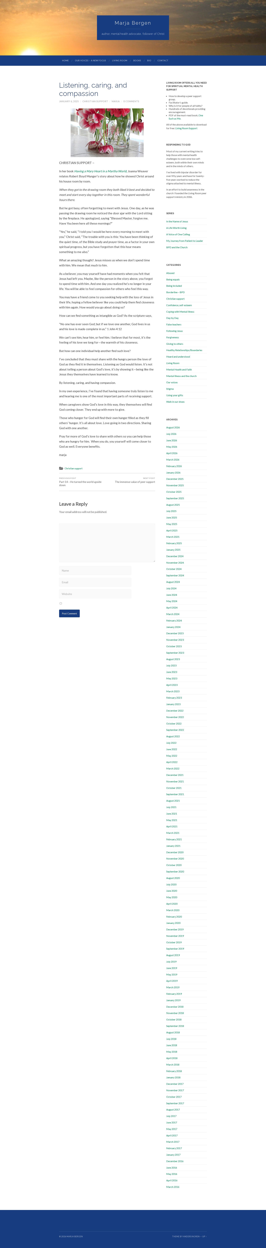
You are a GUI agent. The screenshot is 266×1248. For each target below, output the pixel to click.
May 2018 (171, 1051)
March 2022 (172, 768)
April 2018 (171, 1058)
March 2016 (172, 1186)
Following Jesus (174, 330)
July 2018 (171, 1038)
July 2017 (171, 1116)
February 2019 (174, 993)
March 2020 (172, 910)
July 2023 (171, 665)
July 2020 (171, 884)
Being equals (173, 279)
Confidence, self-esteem (179, 305)
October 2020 (173, 865)
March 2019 (172, 987)
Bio (149, 60)
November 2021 (175, 781)
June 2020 (171, 890)
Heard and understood (178, 356)
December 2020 (174, 852)
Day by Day (172, 317)
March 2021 (172, 832)
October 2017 (173, 1096)
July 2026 (171, 433)
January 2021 (173, 845)
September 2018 (175, 1025)
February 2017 (174, 1148)
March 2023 (172, 691)
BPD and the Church (176, 247)
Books (137, 60)
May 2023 (171, 678)
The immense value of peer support (135, 480)
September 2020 (175, 871)
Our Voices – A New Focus (90, 60)
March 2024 (172, 614)
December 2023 (174, 633)
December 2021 (174, 774)
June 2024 (171, 594)
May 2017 (171, 1128)
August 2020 (173, 877)
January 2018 (173, 1077)
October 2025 (173, 491)
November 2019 (175, 935)
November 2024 (175, 562)
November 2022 (175, 717)
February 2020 (174, 916)
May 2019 (171, 974)
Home (65, 60)
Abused (170, 272)
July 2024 (171, 588)
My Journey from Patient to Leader (184, 240)
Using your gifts (174, 395)
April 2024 (171, 607)
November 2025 (175, 485)
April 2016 (171, 1180)
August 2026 (173, 427)
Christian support (95, 101)
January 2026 (173, 472)
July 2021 (171, 807)
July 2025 (171, 511)
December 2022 (174, 710)
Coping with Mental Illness (180, 311)
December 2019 (174, 929)
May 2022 (171, 755)
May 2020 (171, 897)
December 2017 (174, 1083)
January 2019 (173, 1000)
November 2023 (175, 639)
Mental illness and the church (181, 375)
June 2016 (171, 1167)
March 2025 (172, 536)
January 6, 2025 (69, 101)
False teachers (173, 324)
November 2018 (175, 1012)
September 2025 (175, 498)
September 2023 (175, 652)
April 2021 (171, 826)
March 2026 (172, 459)
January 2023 (173, 704)
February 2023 (174, 697)
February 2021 (174, 839)
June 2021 (171, 813)
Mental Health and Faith (179, 369)
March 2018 (172, 1064)
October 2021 (173, 787)
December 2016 (174, 1161)
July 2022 (171, 742)
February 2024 (174, 620)
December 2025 (174, 478)
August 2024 (173, 581)
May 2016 (171, 1173)
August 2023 (173, 659)
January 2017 (173, 1154)
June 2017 (171, 1122)
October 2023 (173, 646)
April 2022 (171, 762)
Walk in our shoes (175, 401)
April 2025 (171, 530)
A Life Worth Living (176, 227)
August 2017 (173, 1109)
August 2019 (173, 955)
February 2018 (174, 1071)
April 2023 (171, 684)
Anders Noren (191, 1236)
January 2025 (173, 549)
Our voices (172, 382)
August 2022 (173, 736)
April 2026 (171, 453)
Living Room (119, 60)
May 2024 (171, 601)
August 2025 (173, 504)
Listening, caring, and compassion (93, 89)
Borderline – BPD (175, 292)
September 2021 (175, 794)
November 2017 (175, 1090)
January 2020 (173, 922)
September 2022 (175, 729)
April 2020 (171, 903)
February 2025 (174, 543)
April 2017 (171, 1135)
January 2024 (173, 626)
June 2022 (171, 749)
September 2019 (175, 948)
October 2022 (173, 723)
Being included (174, 285)
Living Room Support (186, 128)
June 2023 (171, 671)
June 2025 (171, 517)
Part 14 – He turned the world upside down (80, 482)
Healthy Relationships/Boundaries (184, 350)
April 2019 (171, 980)
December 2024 (174, 556)
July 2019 (171, 961)
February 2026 (174, 466)
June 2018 (171, 1045)
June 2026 (171, 440)
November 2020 (175, 858)
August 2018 (173, 1032)
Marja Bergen (133, 23)
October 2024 (173, 568)
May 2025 (171, 523)
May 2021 (171, 820)
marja (116, 101)
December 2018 (174, 1006)
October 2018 (173, 1019)
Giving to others (174, 343)
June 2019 (171, 968)
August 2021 (173, 800)
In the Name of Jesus (177, 221)
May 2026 (171, 446)
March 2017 (172, 1141)
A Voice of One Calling (178, 234)
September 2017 (175, 1103)
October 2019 (173, 942)
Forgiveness (172, 337)
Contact (162, 60)
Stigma (170, 388)
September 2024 (175, 575)
